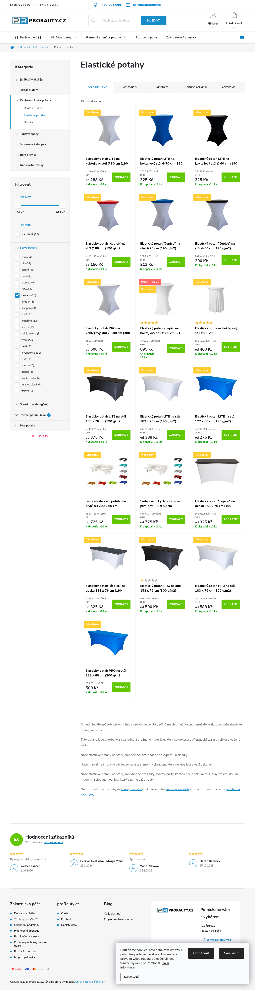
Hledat (153, 20)
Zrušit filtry (42, 436)
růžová (27, 289)
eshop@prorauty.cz (219, 940)
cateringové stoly (177, 789)
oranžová (29, 321)
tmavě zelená (31, 384)
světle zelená (30, 333)
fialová (27, 391)
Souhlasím (231, 953)
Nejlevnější (130, 87)
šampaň (28, 308)
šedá (27, 346)
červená (28, 295)
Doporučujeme (97, 87)
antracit (27, 302)
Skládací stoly (29, 90)
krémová (28, 282)
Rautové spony (29, 134)
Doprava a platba (20, 5)
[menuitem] (28, 37)
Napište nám (69, 925)
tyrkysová (29, 340)
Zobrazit (121, 177)
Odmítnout (201, 953)
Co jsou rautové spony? (118, 919)
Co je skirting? (113, 914)
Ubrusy (28, 122)
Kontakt (66, 919)
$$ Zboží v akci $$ (31, 79)
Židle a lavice (28, 155)
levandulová (31, 353)
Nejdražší (162, 87)
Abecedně (228, 87)
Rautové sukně (33, 108)
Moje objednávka (24, 957)
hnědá (27, 365)
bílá (26, 263)
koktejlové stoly (132, 789)
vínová (28, 327)
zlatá (27, 359)
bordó (26, 276)
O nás (65, 913)
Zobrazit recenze (53, 842)
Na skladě (30, 234)
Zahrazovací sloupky (33, 144)
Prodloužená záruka (26, 936)
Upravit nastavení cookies (90, 982)
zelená (27, 372)
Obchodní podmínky (26, 925)
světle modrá (30, 378)
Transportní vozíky (31, 165)
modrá (28, 270)
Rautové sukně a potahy (35, 100)
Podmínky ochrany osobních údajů (31, 944)
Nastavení (131, 977)
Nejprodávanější (196, 87)
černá (27, 257)
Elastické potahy (34, 115)
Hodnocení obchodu (26, 931)
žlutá (27, 314)
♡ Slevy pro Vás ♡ (48, 5)
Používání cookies (25, 951)
